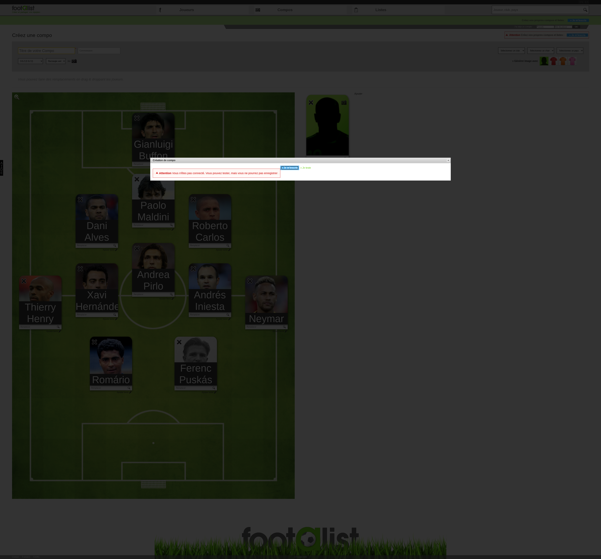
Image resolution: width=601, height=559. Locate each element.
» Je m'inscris (290, 167)
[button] (448, 160)
